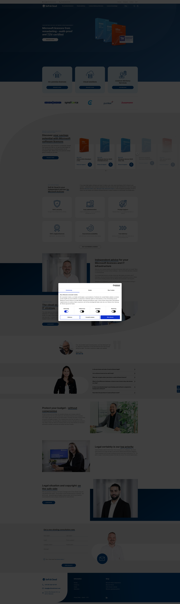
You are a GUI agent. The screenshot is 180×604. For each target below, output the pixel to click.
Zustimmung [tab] (69, 290)
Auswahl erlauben (90, 317)
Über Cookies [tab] (111, 290)
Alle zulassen (110, 317)
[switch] (82, 311)
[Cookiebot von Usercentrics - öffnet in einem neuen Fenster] (114, 286)
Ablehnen (69, 317)
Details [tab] (90, 290)
